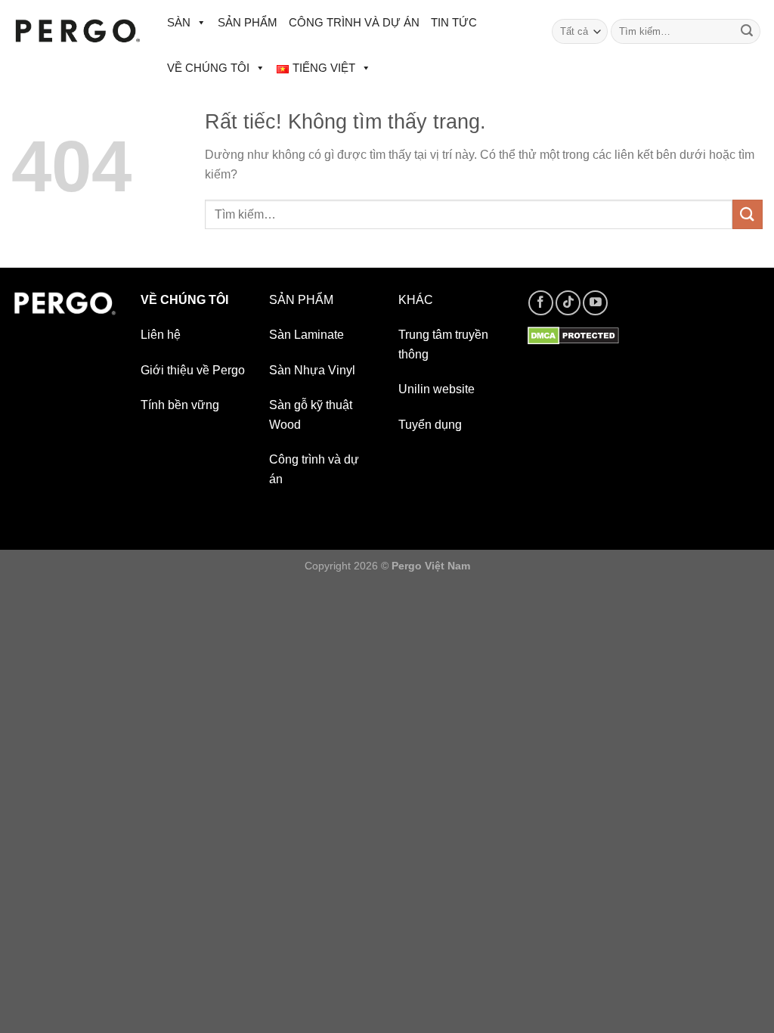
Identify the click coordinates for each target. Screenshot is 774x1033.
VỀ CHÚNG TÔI (208, 67)
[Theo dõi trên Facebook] (540, 302)
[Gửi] (747, 32)
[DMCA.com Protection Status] (573, 334)
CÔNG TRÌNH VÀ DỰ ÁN (354, 22)
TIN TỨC (454, 22)
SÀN (178, 22)
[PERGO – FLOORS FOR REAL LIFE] (77, 31)
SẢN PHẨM (247, 22)
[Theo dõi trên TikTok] (568, 302)
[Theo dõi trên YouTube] (595, 302)
